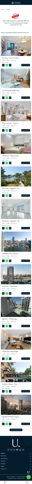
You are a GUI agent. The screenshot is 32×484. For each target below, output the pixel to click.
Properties (8, 9)
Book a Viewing (26, 65)
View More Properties (16, 430)
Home (2, 9)
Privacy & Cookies (21, 476)
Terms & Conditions (11, 476)
